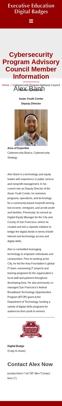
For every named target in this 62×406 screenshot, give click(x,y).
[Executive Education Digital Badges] (31, 9)
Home (5, 85)
